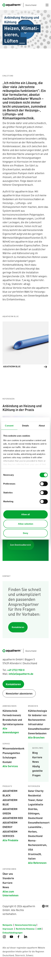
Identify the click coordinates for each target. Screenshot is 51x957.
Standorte (8, 878)
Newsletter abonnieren (19, 693)
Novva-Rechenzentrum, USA (37, 845)
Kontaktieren (18, 627)
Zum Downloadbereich (20, 544)
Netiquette (8, 924)
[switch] (44, 483)
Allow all (25, 514)
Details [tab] (25, 425)
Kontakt (7, 762)
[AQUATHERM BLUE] (26, 344)
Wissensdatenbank (13, 748)
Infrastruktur (35, 724)
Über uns (8, 873)
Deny (25, 533)
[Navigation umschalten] (47, 5)
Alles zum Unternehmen (10, 893)
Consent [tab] (9, 425)
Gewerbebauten (37, 733)
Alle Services (10, 766)
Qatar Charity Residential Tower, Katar (35, 795)
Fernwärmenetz (12, 715)
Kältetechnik (10, 710)
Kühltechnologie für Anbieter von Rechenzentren (37, 715)
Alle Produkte (10, 840)
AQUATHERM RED (13, 818)
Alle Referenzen (37, 862)
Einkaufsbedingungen (13, 932)
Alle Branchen (36, 737)
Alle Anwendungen (11, 730)
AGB (39, 928)
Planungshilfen (11, 753)
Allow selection (25, 524)
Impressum (8, 928)
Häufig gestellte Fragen (37, 770)
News (35, 761)
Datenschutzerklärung (25, 924)
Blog (35, 752)
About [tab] (42, 425)
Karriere (37, 757)
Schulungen (9, 757)
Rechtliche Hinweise (25, 928)
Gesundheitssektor (39, 728)
